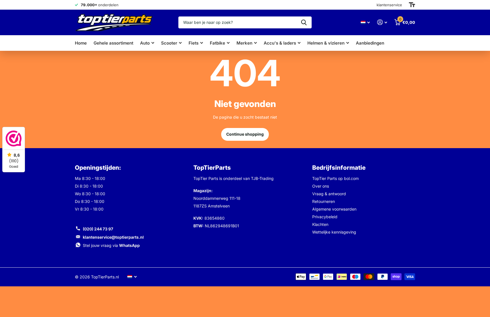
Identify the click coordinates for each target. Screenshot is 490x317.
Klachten (320, 224)
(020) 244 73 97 (98, 228)
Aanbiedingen (370, 43)
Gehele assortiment (113, 43)
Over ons (320, 186)
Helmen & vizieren (326, 43)
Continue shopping (245, 134)
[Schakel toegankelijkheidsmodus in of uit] (412, 5)
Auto (145, 43)
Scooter (169, 43)
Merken (244, 43)
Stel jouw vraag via (111, 245)
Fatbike (217, 43)
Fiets (193, 43)
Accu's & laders (280, 43)
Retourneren (323, 201)
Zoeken (304, 22)
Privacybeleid (324, 216)
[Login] (382, 22)
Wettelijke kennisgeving (334, 232)
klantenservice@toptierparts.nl (113, 237)
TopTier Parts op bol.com (335, 178)
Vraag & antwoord (329, 193)
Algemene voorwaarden (334, 209)
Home (81, 43)
